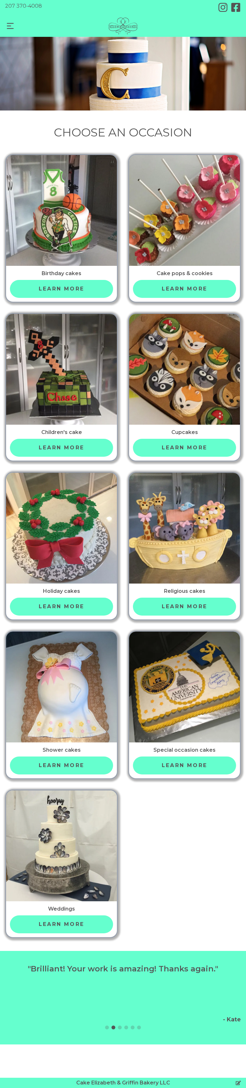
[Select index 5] (139, 1027)
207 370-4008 (23, 6)
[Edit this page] (238, 1082)
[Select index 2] (120, 1027)
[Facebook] (236, 7)
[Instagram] (223, 7)
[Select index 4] (133, 1027)
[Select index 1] (113, 1027)
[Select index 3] (126, 1027)
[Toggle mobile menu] (10, 26)
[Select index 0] (107, 1027)
